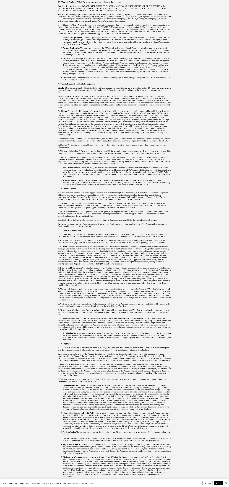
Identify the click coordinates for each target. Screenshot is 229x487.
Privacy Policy (94, 483)
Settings (208, 483)
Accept (218, 483)
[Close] (226, 483)
